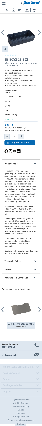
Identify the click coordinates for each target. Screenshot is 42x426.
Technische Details (12, 261)
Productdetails (10, 163)
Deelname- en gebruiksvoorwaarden (21, 420)
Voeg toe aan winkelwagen (20, 143)
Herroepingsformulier (21, 417)
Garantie (21, 410)
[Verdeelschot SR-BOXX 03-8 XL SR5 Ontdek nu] (21, 302)
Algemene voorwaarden (21, 400)
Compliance (21, 413)
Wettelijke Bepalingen (21, 403)
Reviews (8, 269)
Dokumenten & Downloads (16, 277)
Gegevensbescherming (21, 407)
